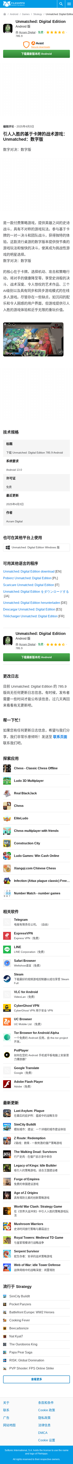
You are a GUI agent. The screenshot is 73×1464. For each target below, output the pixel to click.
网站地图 (9, 1425)
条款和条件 (46, 1402)
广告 (6, 1417)
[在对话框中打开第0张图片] (33, 339)
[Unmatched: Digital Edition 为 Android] (7, 28)
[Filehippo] (14, 4)
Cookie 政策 (46, 1410)
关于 (6, 1402)
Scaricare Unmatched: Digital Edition (28, 585)
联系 (6, 1410)
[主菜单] (69, 4)
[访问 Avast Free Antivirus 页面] (36, 44)
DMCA (42, 1432)
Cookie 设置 (46, 1440)
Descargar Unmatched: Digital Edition (29, 609)
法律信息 (44, 1425)
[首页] (4, 14)
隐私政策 (44, 1417)
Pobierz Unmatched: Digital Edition (27, 578)
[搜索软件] (61, 4)
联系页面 (60, 737)
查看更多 (36, 1379)
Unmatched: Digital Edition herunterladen (31, 602)
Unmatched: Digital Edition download (29, 571)
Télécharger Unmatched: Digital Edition (30, 616)
